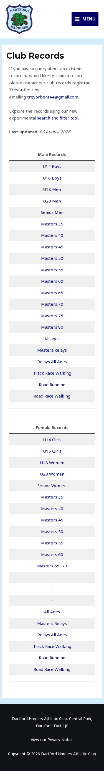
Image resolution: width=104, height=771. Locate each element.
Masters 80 (52, 327)
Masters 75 (52, 315)
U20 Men (52, 201)
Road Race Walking (52, 396)
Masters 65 (52, 292)
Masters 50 (52, 258)
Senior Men (52, 212)
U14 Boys (52, 166)
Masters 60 (52, 554)
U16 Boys (52, 178)
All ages (52, 338)
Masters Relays (52, 350)
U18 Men (52, 189)
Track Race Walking (52, 373)
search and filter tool (57, 118)
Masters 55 (52, 269)
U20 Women (52, 474)
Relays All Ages (52, 361)
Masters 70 (52, 304)
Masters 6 (51, 281)
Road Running (52, 384)
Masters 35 (52, 224)
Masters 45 (52, 247)
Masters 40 (52, 235)
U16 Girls (52, 451)
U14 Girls (52, 439)
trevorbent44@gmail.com (52, 97)
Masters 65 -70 (52, 565)
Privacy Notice (60, 739)
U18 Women (52, 462)
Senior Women (52, 485)
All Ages (52, 611)
